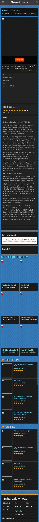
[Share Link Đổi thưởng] (28, 71)
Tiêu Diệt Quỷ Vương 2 (9, 285)
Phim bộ (5, 509)
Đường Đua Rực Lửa (27, 317)
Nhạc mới (29, 506)
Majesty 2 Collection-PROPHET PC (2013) (19, 13)
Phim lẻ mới (6, 506)
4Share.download (19, 2)
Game (10, 75)
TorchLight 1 (25, 285)
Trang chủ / (9, 10)
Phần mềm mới (19, 514)
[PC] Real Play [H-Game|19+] (22, 431)
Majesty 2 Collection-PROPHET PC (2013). (20, 240)
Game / (17, 10)
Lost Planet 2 (18, 380)
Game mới (18, 506)
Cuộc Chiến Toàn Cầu (8, 317)
